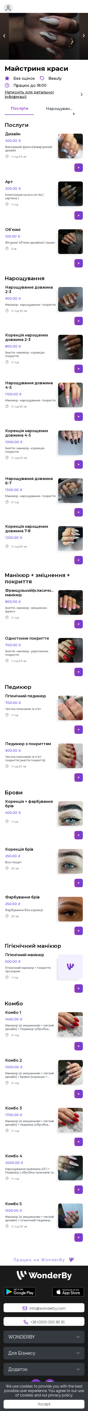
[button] (8, 8)
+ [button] (78, 167)
